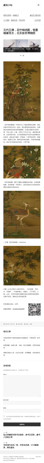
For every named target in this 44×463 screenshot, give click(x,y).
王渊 (30, 324)
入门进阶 (6, 20)
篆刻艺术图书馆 (35, 15)
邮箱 (4, 408)
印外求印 (22, 20)
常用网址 (16, 457)
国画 (27, 324)
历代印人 (5, 457)
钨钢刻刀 (16, 15)
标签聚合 (21, 457)
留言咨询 (38, 457)
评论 (5, 374)
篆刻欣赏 (14, 20)
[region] (22, 49)
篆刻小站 (7, 4)
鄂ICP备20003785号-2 (23, 458)
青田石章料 (7, 15)
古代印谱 (37, 20)
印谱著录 (11, 457)
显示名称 (5, 400)
